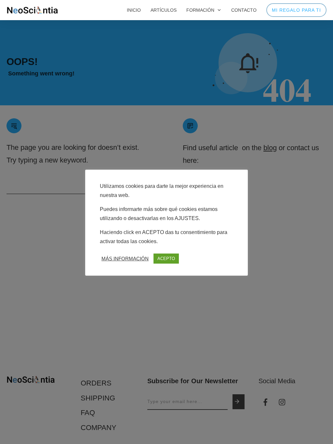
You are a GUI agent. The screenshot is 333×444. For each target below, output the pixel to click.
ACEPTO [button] (166, 258)
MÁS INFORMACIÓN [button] (125, 258)
